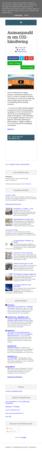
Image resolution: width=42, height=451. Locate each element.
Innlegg (10, 428)
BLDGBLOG (11, 367)
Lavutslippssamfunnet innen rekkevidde (22, 285)
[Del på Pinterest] (26, 58)
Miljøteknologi (22, 51)
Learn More (18, 15)
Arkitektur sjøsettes (13, 347)
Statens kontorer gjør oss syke (23, 263)
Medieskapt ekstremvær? (13, 204)
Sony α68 (8, 416)
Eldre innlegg (27, 67)
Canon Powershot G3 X (12, 410)
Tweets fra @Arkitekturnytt (13, 391)
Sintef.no (10, 129)
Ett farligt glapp (12, 358)
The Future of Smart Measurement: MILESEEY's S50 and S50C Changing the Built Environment (20, 334)
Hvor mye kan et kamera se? (14, 413)
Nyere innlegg (15, 63)
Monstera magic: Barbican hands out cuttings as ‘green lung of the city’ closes (20, 319)
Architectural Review (14, 377)
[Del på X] (21, 58)
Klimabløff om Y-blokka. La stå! (23, 209)
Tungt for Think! (10, 195)
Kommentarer (12, 431)
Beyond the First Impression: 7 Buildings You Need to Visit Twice (20, 307)
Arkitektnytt (11, 346)
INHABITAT (11, 331)
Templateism (32, 447)
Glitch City (10, 368)
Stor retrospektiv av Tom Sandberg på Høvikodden (17, 402)
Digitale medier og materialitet (19, 164)
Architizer (10, 305)
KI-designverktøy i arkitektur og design (23, 241)
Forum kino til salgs (11, 230)
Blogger (23, 437)
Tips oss (28, 184)
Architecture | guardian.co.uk (18, 317)
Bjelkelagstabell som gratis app (23, 219)
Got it (26, 15)
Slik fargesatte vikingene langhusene (24, 274)
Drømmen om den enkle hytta (23, 253)
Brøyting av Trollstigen (12, 406)
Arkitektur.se (12, 356)
